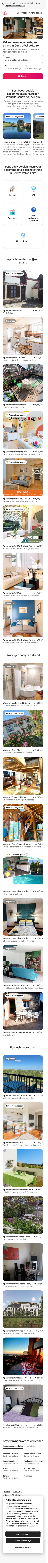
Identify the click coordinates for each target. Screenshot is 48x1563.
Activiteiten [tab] (31, 1446)
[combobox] (23, 60)
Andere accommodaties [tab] (13, 1446)
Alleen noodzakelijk (23, 1541)
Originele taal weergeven (15, 6)
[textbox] (13, 68)
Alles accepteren (23, 1534)
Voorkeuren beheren (23, 1547)
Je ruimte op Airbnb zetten (29, 13)
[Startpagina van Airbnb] (5, 13)
